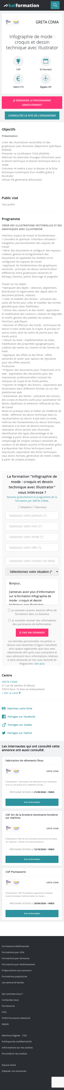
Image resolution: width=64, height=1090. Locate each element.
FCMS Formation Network (16, 1018)
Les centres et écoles (13, 982)
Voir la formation (32, 802)
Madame (26, 507)
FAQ (4, 1012)
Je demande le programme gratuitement (32, 102)
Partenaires (8, 1006)
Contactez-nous (10, 999)
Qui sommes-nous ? (12, 993)
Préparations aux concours (16, 970)
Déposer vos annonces (14, 1071)
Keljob (5, 1024)
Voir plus (39, 663)
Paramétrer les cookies (14, 1053)
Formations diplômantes (15, 946)
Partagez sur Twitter (19, 733)
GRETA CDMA (9, 681)
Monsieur (41, 507)
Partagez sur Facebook (21, 716)
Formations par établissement (18, 964)
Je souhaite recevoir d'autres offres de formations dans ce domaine (34, 612)
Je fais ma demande (32, 632)
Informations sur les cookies (17, 1047)
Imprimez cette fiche (19, 708)
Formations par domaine (15, 958)
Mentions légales (11, 1035)
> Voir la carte (10, 693)
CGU (24, 1035)
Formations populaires (14, 976)
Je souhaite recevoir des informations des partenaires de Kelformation (34, 622)
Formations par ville (13, 952)
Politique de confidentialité (16, 1041)
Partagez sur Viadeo (20, 724)
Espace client (9, 1065)
